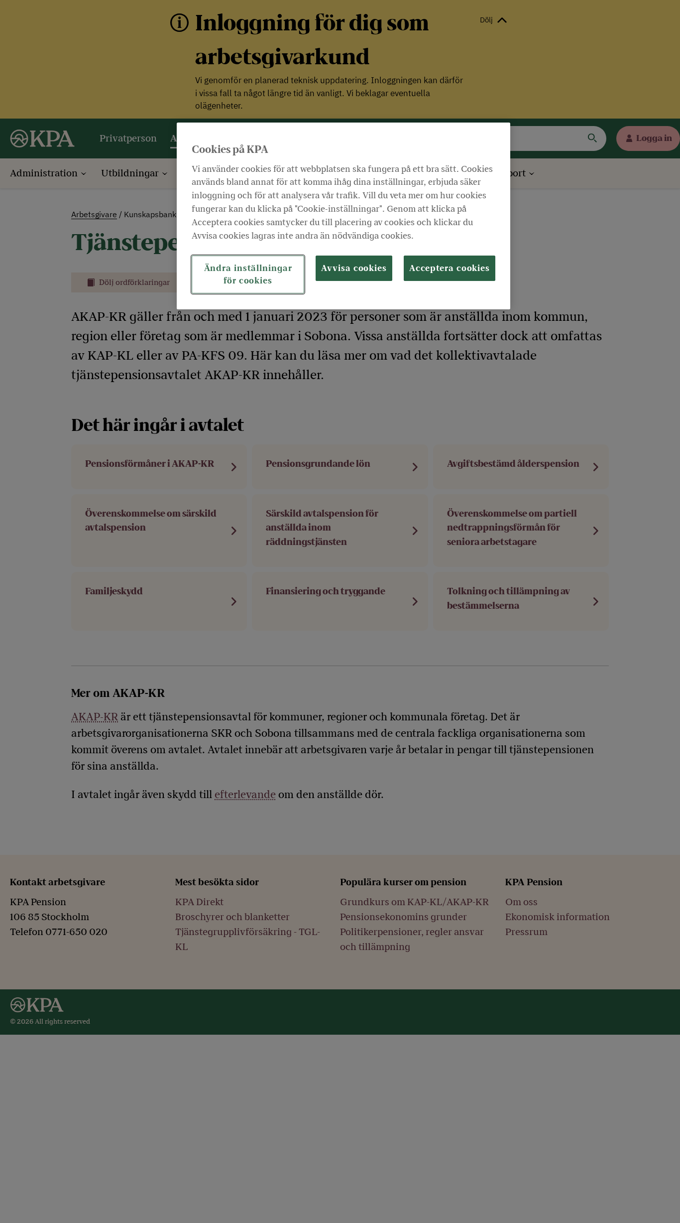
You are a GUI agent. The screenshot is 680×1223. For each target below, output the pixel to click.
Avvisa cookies (354, 268)
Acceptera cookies (449, 268)
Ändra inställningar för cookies (248, 274)
